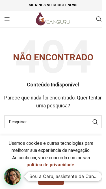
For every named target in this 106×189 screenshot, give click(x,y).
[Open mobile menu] (7, 19)
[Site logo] (53, 18)
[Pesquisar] (99, 19)
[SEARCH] (95, 121)
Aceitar (51, 179)
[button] (12, 176)
